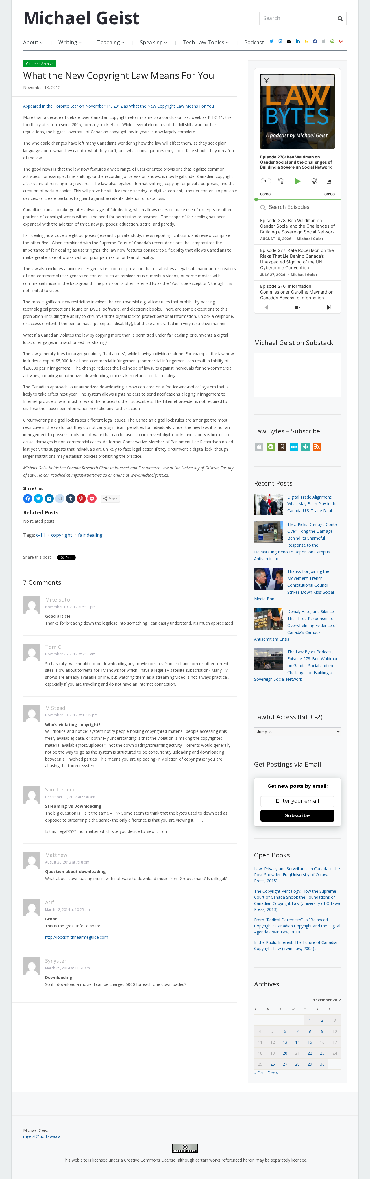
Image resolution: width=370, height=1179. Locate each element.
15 (310, 1042)
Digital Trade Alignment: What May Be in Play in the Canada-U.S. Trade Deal (312, 504)
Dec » (272, 1072)
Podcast (254, 42)
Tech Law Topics (203, 42)
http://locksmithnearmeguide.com (76, 937)
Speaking (151, 42)
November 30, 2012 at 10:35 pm (71, 715)
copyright (61, 535)
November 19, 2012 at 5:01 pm (70, 606)
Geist (81, 17)
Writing (67, 42)
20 (285, 1053)
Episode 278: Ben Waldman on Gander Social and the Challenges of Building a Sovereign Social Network (297, 226)
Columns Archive (39, 63)
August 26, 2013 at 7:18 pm (67, 862)
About (30, 42)
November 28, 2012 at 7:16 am (70, 654)
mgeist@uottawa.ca (41, 1136)
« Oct (259, 1072)
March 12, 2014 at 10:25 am (67, 909)
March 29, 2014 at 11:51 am (67, 968)
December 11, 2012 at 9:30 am (70, 796)
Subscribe (297, 815)
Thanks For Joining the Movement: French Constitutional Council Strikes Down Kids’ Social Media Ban (294, 585)
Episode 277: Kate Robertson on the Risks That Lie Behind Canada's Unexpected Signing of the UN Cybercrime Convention (297, 259)
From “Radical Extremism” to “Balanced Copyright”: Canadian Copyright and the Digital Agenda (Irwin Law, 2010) (297, 926)
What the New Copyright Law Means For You (118, 75)
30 (322, 1064)
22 (310, 1053)
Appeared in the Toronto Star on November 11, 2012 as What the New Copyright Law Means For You (118, 106)
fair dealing (90, 535)
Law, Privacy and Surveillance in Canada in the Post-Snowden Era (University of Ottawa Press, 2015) (297, 874)
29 (310, 1064)
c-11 (40, 535)
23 (322, 1053)
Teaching (108, 42)
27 (285, 1064)
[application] (297, 134)
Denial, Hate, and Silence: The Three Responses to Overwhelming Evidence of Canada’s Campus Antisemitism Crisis (295, 625)
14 (297, 1042)
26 (272, 1064)
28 (297, 1064)
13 (285, 1042)
